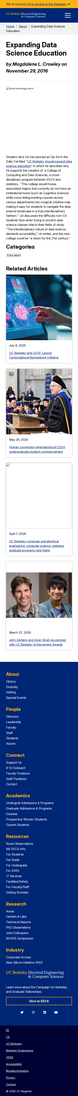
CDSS (9, 1057)
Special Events (16, 698)
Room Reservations (19, 843)
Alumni (10, 743)
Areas (10, 911)
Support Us (14, 762)
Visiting (11, 692)
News (23, 26)
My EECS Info (16, 849)
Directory (12, 716)
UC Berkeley (14, 1043)
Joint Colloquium (17, 933)
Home (10, 26)
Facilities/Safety (17, 881)
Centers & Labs (16, 916)
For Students (15, 854)
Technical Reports (18, 922)
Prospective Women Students (26, 819)
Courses (11, 814)
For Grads (13, 860)
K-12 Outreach (16, 768)
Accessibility (14, 1064)
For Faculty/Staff (17, 887)
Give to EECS (39, 1001)
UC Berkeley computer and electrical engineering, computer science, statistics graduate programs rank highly (36, 545)
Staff (9, 733)
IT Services (14, 876)
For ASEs (12, 870)
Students (12, 738)
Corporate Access (18, 957)
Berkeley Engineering (19, 1050)
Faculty (11, 727)
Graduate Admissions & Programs (29, 808)
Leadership (13, 722)
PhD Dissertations (18, 927)
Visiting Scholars (17, 892)
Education (14, 255)
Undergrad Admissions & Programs (30, 803)
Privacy (10, 1077)
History (11, 681)
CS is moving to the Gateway (47, 4)
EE (7, 1030)
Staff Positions (16, 779)
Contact (11, 784)
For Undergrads (16, 865)
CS (8, 1037)
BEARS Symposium (19, 938)
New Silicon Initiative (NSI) (24, 962)
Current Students (17, 825)
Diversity (12, 687)
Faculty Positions (18, 773)
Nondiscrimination (17, 1070)
